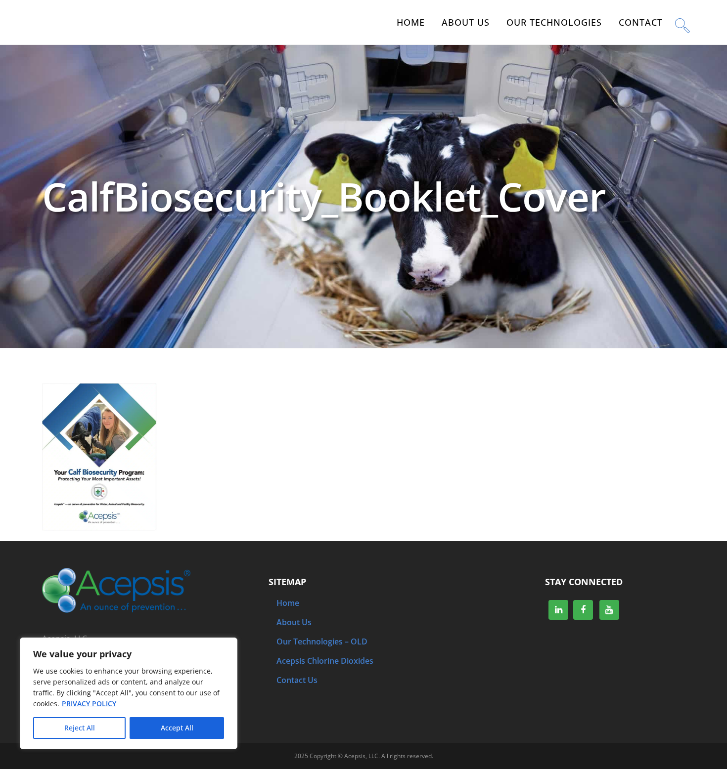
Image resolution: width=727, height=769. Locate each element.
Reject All (79, 727)
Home (287, 603)
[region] (128, 693)
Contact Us (297, 680)
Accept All (177, 727)
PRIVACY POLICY (89, 703)
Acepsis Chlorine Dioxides (324, 660)
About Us (294, 622)
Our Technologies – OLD (321, 641)
